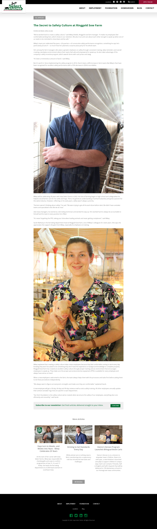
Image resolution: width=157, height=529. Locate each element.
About (82, 8)
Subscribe (115, 405)
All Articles (39, 18)
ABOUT (59, 504)
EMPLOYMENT (71, 504)
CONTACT (96, 504)
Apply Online (147, 2)
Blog (139, 8)
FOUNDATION (84, 504)
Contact (150, 8)
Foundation (111, 8)
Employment (95, 8)
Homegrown (127, 8)
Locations (108, 2)
